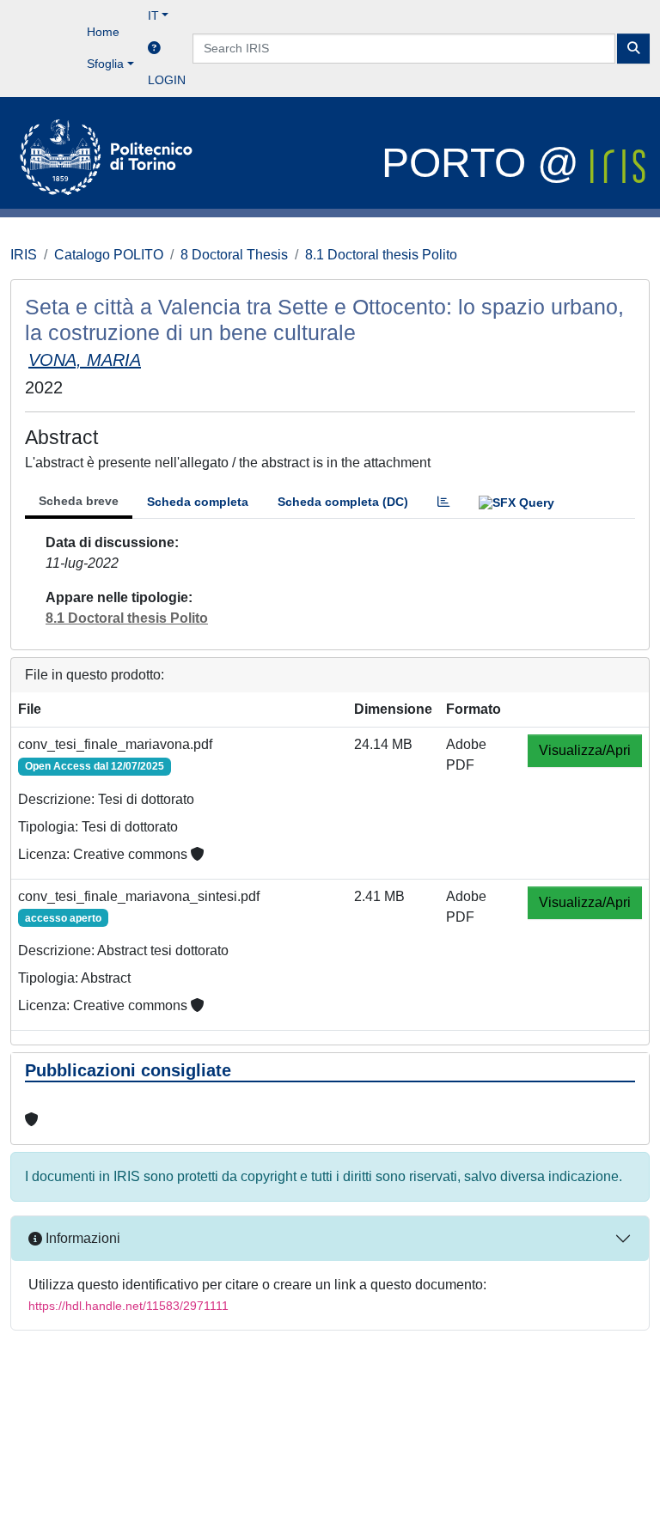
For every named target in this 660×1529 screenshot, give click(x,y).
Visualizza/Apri (585, 750)
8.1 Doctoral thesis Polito (381, 254)
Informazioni (81, 1238)
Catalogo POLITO (108, 254)
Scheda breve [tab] (79, 501)
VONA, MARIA (84, 359)
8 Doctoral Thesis (234, 254)
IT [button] (153, 15)
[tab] (443, 502)
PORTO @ (486, 163)
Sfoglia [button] (105, 63)
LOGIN (167, 80)
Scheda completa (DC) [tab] (343, 502)
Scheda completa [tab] (197, 502)
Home (103, 32)
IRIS (23, 254)
